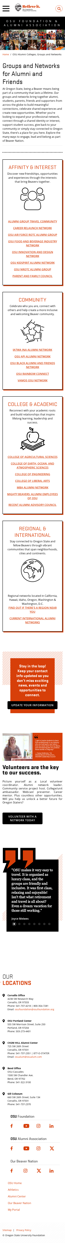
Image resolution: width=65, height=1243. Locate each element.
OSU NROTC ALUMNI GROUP (32, 269)
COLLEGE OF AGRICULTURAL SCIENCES (33, 457)
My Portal (14, 1210)
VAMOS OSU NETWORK (33, 380)
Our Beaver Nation (19, 1203)
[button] (14, 924)
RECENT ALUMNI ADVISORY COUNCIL (32, 505)
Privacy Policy (23, 1230)
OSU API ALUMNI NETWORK (32, 356)
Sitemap (7, 1230)
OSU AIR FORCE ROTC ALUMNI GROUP (32, 235)
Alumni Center (17, 1196)
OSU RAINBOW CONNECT (32, 374)
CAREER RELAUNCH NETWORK (32, 228)
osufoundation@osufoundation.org (34, 1009)
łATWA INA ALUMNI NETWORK (32, 350)
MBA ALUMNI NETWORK (32, 487)
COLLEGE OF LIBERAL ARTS (32, 481)
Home (5, 54)
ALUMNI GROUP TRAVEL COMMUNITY (32, 221)
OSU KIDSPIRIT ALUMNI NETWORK (32, 263)
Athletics (13, 1190)
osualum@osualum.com (28, 1056)
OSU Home (15, 1183)
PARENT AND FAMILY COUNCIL (32, 276)
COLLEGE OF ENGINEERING (32, 474)
